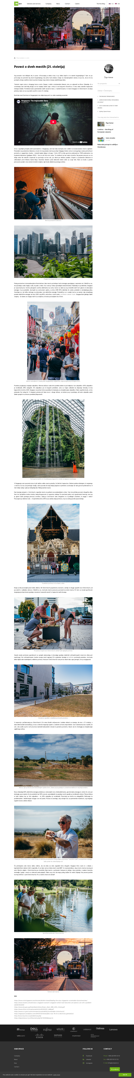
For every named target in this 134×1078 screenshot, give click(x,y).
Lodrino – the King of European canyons (105, 130)
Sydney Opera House (105, 111)
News (58, 4)
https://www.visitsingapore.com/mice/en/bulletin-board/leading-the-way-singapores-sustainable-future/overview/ (50, 1000)
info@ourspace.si (113, 1063)
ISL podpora (115, 1069)
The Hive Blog (101, 4)
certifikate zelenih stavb (67, 294)
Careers (77, 4)
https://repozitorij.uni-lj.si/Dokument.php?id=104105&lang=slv (33, 1018)
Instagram (89, 1063)
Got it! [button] (125, 1075)
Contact (67, 4)
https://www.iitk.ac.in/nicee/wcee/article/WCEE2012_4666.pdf (34, 1009)
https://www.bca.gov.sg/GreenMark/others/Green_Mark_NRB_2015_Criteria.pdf (39, 1007)
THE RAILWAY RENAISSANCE (107, 96)
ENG (119, 3)
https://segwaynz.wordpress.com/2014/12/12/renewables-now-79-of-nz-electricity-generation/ (44, 1013)
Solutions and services (34, 4)
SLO (113, 3)
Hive (15, 1063)
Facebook (89, 1056)
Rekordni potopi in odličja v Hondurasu (108, 145)
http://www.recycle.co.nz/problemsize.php (27, 1016)
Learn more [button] (56, 1075)
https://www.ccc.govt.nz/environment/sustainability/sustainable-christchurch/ (39, 1011)
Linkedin (88, 1059)
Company (48, 4)
